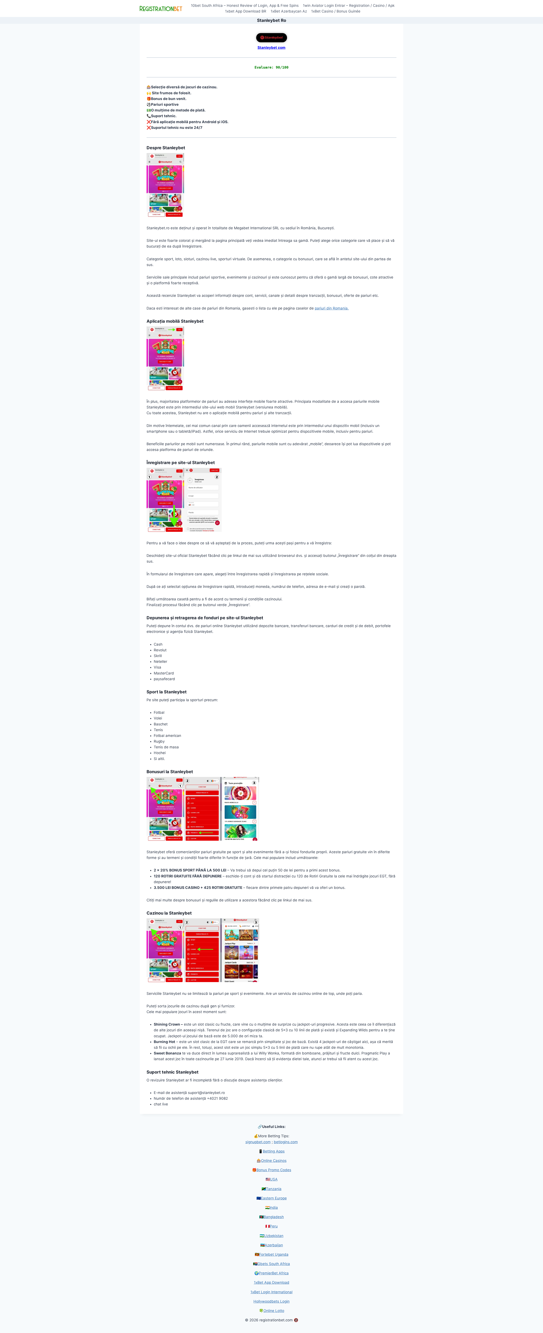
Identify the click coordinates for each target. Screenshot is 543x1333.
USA (274, 1179)
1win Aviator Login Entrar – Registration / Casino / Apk (349, 5)
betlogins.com (286, 1142)
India (274, 1207)
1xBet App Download (271, 1282)
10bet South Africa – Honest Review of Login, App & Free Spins (245, 5)
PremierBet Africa (274, 1273)
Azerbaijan (274, 1245)
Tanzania (273, 1189)
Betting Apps (274, 1151)
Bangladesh (274, 1217)
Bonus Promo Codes (273, 1170)
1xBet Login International (271, 1292)
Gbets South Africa (274, 1264)
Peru (274, 1226)
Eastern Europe (274, 1198)
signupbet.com (258, 1142)
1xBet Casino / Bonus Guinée (335, 11)
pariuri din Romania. (332, 308)
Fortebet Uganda (273, 1254)
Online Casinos (274, 1160)
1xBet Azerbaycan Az (289, 11)
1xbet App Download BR (245, 11)
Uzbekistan (273, 1236)
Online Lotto (273, 1311)
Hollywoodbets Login (271, 1301)
